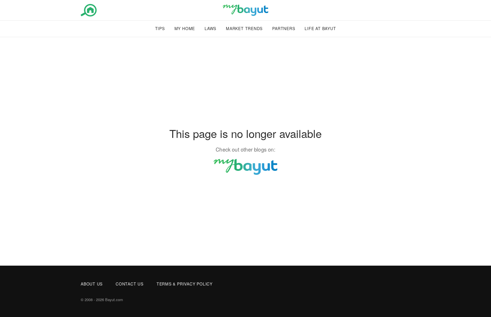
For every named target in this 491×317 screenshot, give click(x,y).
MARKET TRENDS (244, 28)
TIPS (160, 28)
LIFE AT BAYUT (320, 28)
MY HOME (184, 28)
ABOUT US (92, 284)
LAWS (210, 28)
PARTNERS (283, 28)
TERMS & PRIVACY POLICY (185, 284)
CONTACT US (129, 284)
